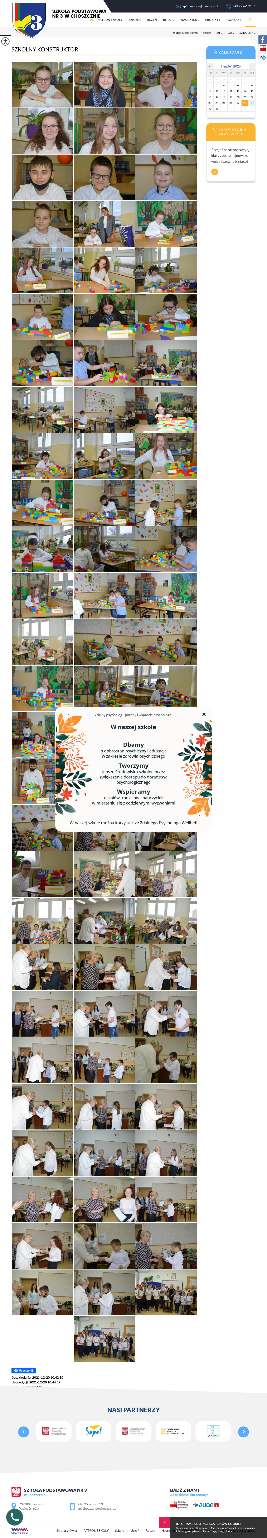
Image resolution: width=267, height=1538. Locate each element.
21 (244, 97)
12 (230, 91)
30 (209, 108)
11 (223, 91)
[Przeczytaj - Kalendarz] (237, 53)
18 (223, 97)
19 (230, 97)
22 (252, 97)
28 (244, 102)
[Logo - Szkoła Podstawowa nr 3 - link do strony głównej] (58, 20)
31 (216, 108)
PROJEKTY (212, 19)
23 (209, 102)
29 (252, 102)
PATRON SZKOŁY (110, 19)
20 (238, 97)
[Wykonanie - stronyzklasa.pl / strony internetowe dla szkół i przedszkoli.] (19, 1531)
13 (238, 91)
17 (216, 97)
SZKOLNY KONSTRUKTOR (44, 49)
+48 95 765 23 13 (244, 6)
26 (230, 102)
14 (244, 91)
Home (194, 32)
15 (252, 91)
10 (216, 91)
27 (238, 102)
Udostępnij (26, 1370)
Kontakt (234, 19)
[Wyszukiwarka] (250, 19)
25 (223, 102)
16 (209, 97)
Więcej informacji (214, 172)
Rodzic (169, 19)
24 (216, 102)
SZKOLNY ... (246, 32)
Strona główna (67, 1530)
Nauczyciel (190, 19)
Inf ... (218, 32)
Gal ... (229, 32)
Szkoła (135, 19)
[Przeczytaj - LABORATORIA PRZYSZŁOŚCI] (237, 131)
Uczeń (152, 19)
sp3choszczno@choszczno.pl (200, 6)
